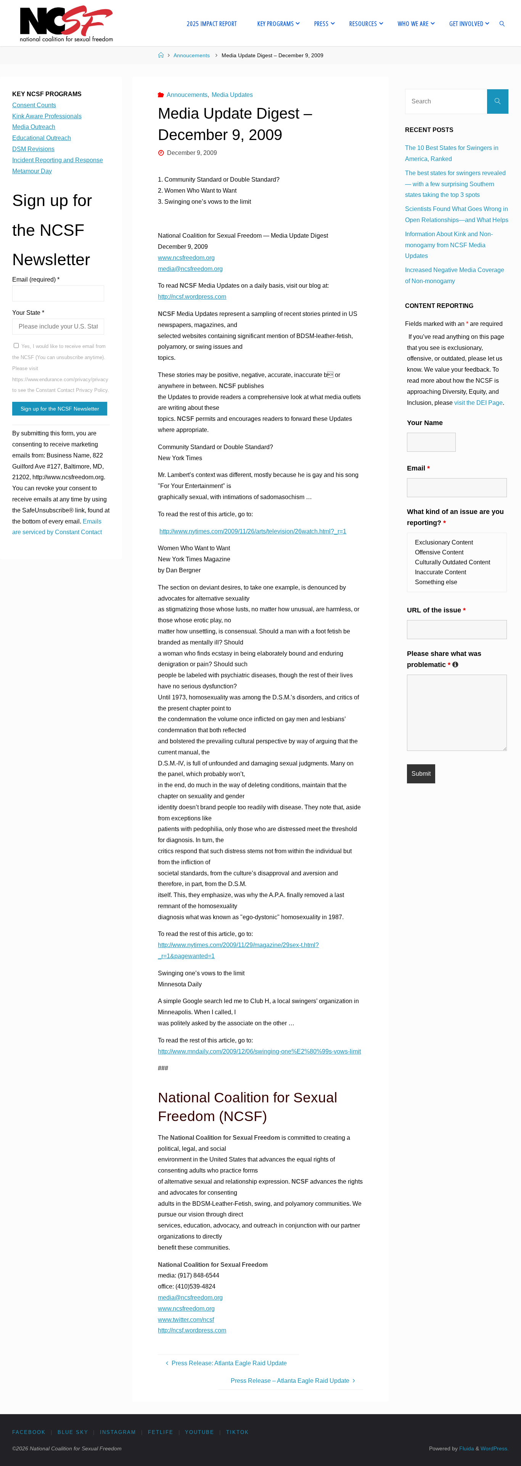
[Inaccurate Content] (457, 572)
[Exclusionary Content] (457, 543)
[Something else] (457, 582)
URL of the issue (436, 610)
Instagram (118, 1432)
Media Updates (232, 95)
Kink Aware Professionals (47, 116)
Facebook (29, 1432)
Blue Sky (73, 1432)
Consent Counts (34, 105)
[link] (502, 23)
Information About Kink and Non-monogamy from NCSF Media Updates (449, 245)
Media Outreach (33, 127)
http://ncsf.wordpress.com (192, 296)
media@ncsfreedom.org (190, 269)
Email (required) (35, 279)
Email (418, 468)
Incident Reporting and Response (57, 160)
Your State (28, 312)
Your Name (425, 423)
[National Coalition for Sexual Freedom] (65, 23)
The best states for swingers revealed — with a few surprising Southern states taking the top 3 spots (455, 184)
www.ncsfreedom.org (186, 258)
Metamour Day (32, 171)
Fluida (466, 1448)
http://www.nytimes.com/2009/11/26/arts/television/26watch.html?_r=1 (252, 531)
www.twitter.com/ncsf (186, 1319)
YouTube (199, 1432)
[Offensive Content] (457, 552)
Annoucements (192, 55)
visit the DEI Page (478, 403)
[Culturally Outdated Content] (457, 562)
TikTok (237, 1432)
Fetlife (161, 1432)
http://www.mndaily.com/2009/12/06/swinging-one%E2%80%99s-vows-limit (259, 1051)
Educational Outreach (41, 138)
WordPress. (495, 1448)
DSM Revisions (33, 149)
